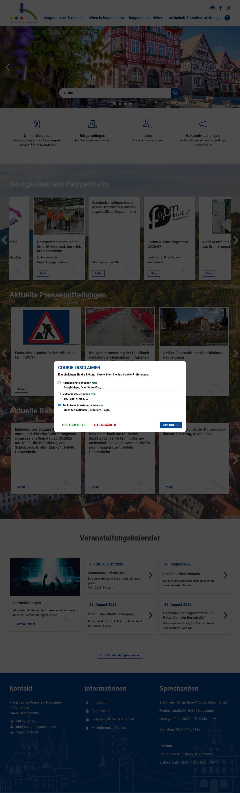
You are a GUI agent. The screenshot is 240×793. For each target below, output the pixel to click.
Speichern (170, 425)
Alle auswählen (74, 425)
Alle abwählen (105, 425)
